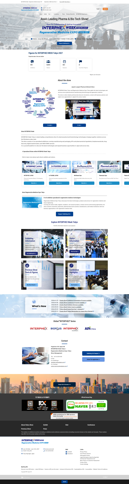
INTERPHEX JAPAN (28, 175)
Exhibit (45, 14)
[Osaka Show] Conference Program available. (72, 302)
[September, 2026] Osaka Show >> (50, 1)
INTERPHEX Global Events (82, 14)
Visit (49, 14)
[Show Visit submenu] (51, 14)
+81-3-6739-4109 (49, 451)
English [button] (98, 9)
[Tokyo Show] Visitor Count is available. (70, 307)
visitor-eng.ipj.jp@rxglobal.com (58, 366)
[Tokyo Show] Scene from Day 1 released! (71, 309)
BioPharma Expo (78, 175)
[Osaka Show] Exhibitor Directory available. (71, 305)
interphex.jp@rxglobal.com (57, 362)
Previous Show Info (70, 14)
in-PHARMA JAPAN (53, 175)
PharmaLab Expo (103, 175)
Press (63, 14)
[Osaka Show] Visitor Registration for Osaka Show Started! (75, 311)
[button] (105, 9)
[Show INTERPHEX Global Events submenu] (88, 14)
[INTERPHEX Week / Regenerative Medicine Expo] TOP (31, 1)
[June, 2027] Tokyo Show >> (65, 1)
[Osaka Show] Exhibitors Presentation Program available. (75, 300)
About (41, 14)
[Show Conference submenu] (60, 14)
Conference (56, 14)
